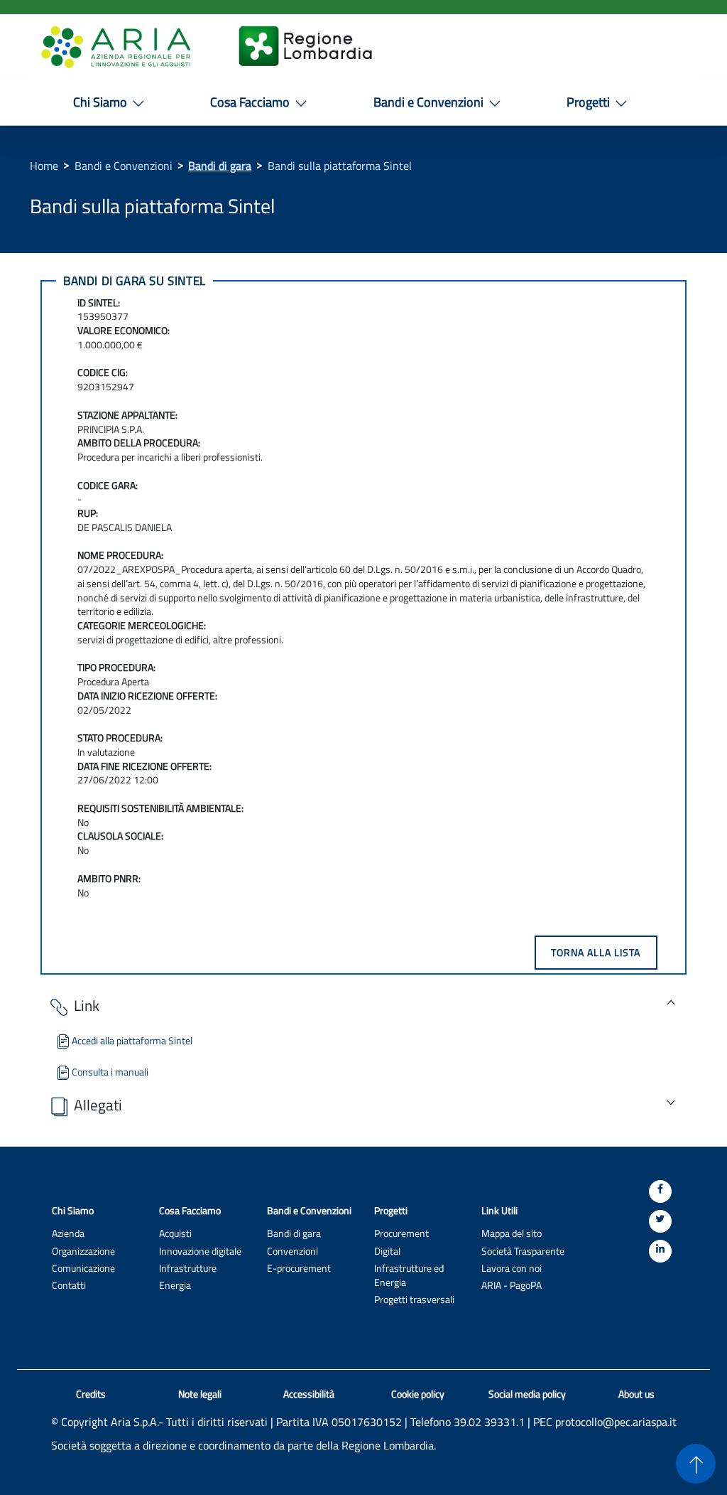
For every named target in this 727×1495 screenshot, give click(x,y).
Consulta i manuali (110, 1071)
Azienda (68, 1233)
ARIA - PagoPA (511, 1284)
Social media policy (527, 1394)
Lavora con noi (511, 1267)
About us (636, 1394)
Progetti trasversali (414, 1299)
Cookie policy (417, 1394)
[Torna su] (696, 1464)
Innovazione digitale (200, 1250)
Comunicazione (83, 1267)
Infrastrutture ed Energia (409, 1275)
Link (86, 1006)
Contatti (69, 1284)
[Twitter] (660, 1221)
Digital (387, 1250)
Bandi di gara (219, 165)
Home (44, 165)
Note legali (200, 1394)
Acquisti (175, 1233)
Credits (91, 1394)
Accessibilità (308, 1394)
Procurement (401, 1233)
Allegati (98, 1105)
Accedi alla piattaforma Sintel (132, 1040)
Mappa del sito (511, 1233)
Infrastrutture (188, 1267)
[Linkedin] (660, 1251)
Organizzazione (83, 1250)
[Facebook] (660, 1191)
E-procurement (299, 1267)
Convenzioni (292, 1250)
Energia (175, 1284)
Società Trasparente (522, 1250)
